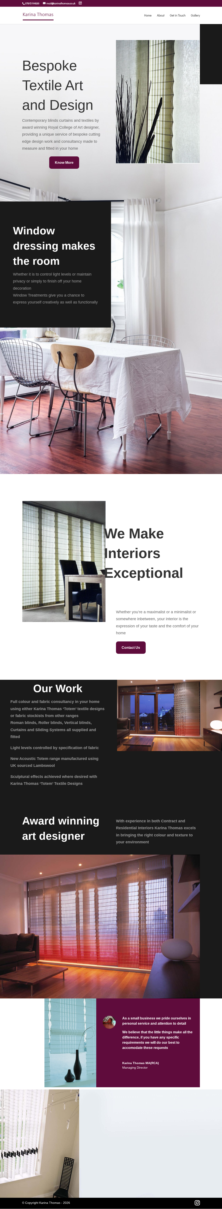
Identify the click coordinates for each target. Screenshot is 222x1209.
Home (148, 15)
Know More (64, 162)
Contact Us (131, 647)
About (161, 15)
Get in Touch (178, 15)
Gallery (195, 15)
